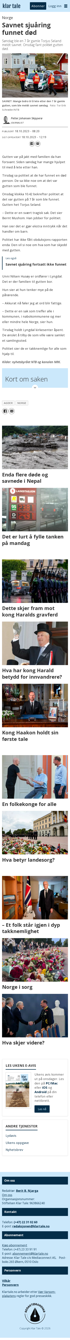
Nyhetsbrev (14, 1149)
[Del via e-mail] (37, 143)
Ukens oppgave (17, 1143)
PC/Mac (52, 1083)
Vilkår (6, 1281)
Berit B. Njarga (27, 1191)
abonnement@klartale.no (30, 1254)
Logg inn (55, 6)
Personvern (10, 1285)
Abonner (38, 6)
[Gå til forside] (12, 6)
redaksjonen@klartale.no (31, 1226)
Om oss (7, 1195)
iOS (44, 1087)
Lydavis (11, 1135)
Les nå (42, 1109)
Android (40, 1092)
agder (8, 403)
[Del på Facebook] (32, 143)
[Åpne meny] (65, 6)
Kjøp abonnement (14, 1245)
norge (21, 403)
